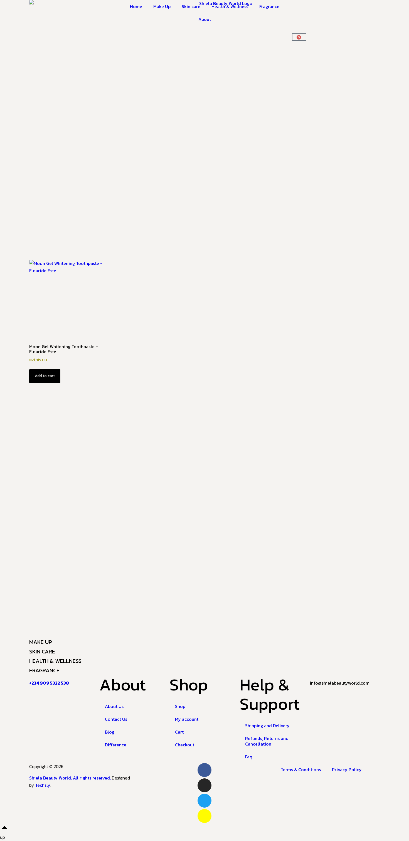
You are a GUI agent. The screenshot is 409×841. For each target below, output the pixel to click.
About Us (114, 706)
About (204, 19)
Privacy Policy (347, 769)
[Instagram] (204, 785)
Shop (180, 706)
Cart (179, 732)
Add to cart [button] (45, 376)
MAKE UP (40, 642)
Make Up (162, 6)
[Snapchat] (204, 816)
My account (186, 719)
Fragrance (269, 6)
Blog (109, 732)
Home (136, 6)
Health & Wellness (229, 6)
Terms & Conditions (301, 769)
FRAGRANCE (44, 670)
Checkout (184, 744)
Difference (115, 744)
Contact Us (116, 719)
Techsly (42, 785)
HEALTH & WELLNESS (55, 661)
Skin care (191, 6)
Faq (248, 756)
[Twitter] (204, 801)
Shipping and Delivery (267, 725)
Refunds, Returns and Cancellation (267, 741)
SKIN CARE (42, 651)
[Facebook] (204, 770)
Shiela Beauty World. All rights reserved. (70, 777)
